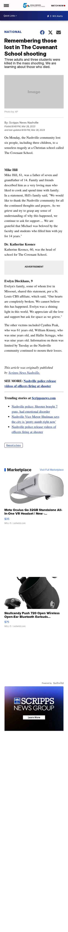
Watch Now (57, 6)
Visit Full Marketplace (52, 469)
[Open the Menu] (6, 5)
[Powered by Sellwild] (58, 683)
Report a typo (13, 445)
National (13, 32)
